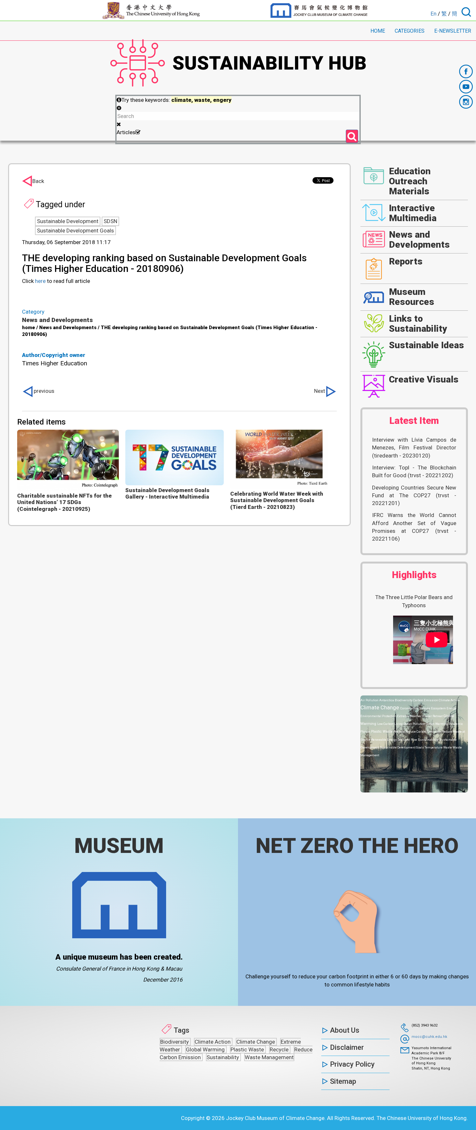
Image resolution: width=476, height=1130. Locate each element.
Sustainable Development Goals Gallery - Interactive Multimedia (167, 493)
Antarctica (387, 700)
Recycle (399, 731)
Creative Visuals (424, 379)
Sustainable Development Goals (75, 230)
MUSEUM (119, 846)
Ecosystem (439, 708)
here (40, 281)
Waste (448, 747)
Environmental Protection (378, 716)
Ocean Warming (437, 724)
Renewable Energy (384, 739)
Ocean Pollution (414, 724)
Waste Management (269, 1057)
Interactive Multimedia (412, 213)
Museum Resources (411, 296)
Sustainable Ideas (426, 345)
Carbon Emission (426, 700)
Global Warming (206, 1049)
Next (319, 391)
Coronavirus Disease (415, 708)
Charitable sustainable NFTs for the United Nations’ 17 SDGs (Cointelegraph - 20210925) (64, 502)
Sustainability (428, 739)
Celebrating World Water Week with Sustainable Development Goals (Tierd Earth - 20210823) (276, 500)
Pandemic (456, 724)
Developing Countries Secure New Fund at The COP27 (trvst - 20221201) (414, 495)
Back (38, 181)
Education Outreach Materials (410, 181)
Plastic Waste (382, 731)
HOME (377, 31)
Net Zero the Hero (357, 846)
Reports (406, 261)
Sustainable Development (67, 221)
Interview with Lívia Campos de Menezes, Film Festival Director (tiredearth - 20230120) (414, 447)
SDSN (110, 221)
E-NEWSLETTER (452, 31)
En (433, 13)
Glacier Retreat (432, 716)
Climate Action (449, 700)
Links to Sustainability (418, 323)
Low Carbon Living (390, 724)
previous (44, 391)
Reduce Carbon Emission (423, 731)
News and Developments (57, 320)
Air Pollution (369, 700)
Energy (451, 708)
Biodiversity (404, 700)
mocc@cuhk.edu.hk (429, 1037)
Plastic (365, 731)
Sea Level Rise (407, 739)
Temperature (434, 747)
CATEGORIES (410, 31)
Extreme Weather (409, 716)
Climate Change (380, 707)
